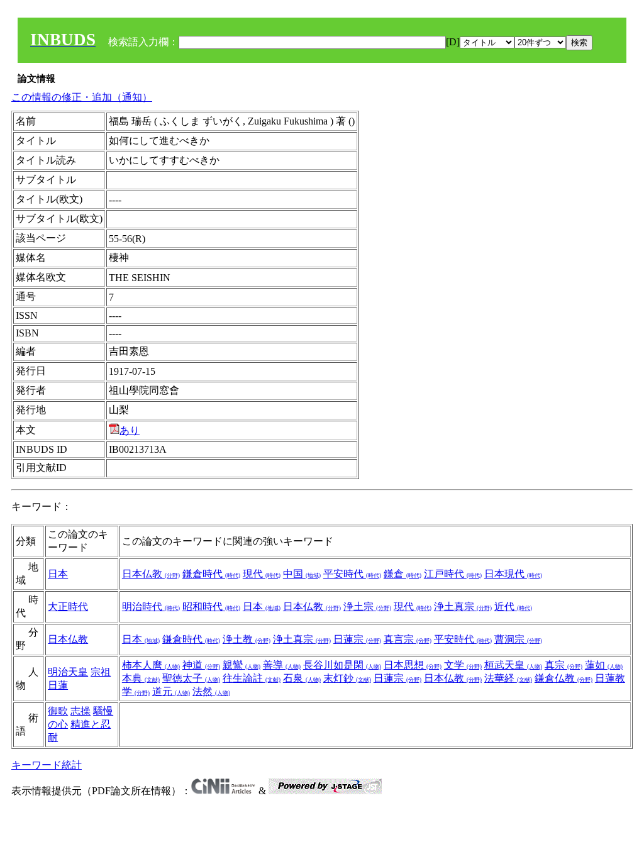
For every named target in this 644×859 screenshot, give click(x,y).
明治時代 (151, 606)
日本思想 (412, 665)
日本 (58, 573)
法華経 (508, 678)
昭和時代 (211, 606)
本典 (141, 678)
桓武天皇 (513, 665)
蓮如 (604, 665)
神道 (201, 665)
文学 (463, 665)
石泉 (302, 678)
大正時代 (68, 606)
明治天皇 (68, 672)
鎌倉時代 (211, 573)
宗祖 (101, 672)
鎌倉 (402, 573)
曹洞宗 (518, 639)
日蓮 (58, 685)
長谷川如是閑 (342, 665)
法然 (211, 691)
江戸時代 (453, 573)
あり (129, 430)
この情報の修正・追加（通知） (81, 97)
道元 (171, 691)
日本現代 (513, 573)
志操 (80, 711)
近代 (513, 606)
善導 (282, 665)
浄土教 (246, 639)
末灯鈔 (347, 678)
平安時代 (352, 573)
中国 (302, 573)
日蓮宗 (357, 639)
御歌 (58, 711)
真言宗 (407, 639)
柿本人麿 (151, 665)
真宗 (563, 665)
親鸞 (241, 665)
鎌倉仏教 (563, 678)
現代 (261, 573)
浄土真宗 (463, 606)
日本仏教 (151, 573)
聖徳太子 (191, 678)
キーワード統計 (46, 765)
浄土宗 (367, 606)
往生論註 (251, 678)
